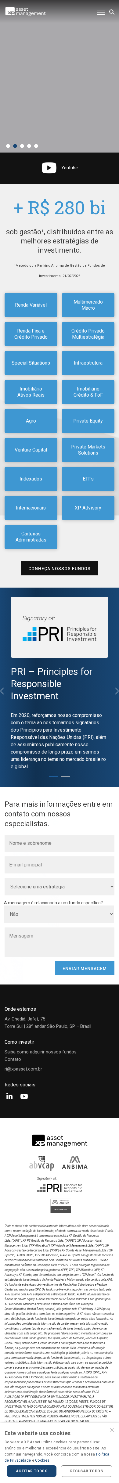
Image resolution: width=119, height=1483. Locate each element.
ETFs (88, 479)
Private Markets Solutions (88, 450)
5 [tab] (36, 146)
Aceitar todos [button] (31, 1471)
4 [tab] (29, 146)
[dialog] (59, 1453)
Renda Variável (31, 305)
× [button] (112, 1429)
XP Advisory (88, 508)
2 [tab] (15, 146)
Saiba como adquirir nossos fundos (41, 1052)
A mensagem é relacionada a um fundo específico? (53, 902)
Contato (13, 1059)
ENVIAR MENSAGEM (85, 968)
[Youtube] (24, 1097)
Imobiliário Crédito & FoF (88, 392)
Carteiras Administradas (31, 537)
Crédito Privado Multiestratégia (88, 334)
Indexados (31, 479)
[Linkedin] (9, 1097)
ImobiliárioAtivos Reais (31, 392)
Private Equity (88, 421)
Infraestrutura (88, 363)
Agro (31, 421)
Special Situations (31, 363)
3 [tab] (22, 146)
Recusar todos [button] (86, 1471)
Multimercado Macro (88, 305)
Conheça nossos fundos (59, 568)
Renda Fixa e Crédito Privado (31, 334)
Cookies (42, 1460)
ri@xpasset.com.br (23, 1069)
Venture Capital (31, 450)
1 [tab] (8, 146)
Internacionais (31, 508)
